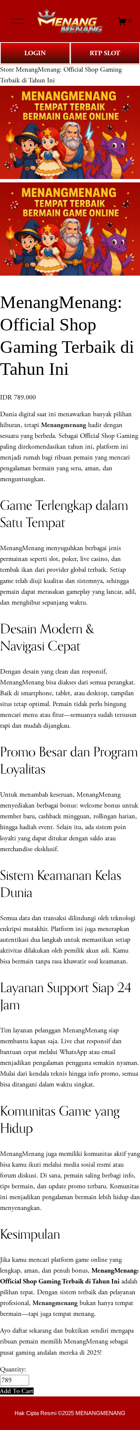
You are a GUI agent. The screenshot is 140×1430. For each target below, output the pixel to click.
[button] (17, 1391)
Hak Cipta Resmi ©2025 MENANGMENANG (70, 1413)
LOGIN (35, 53)
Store (7, 69)
